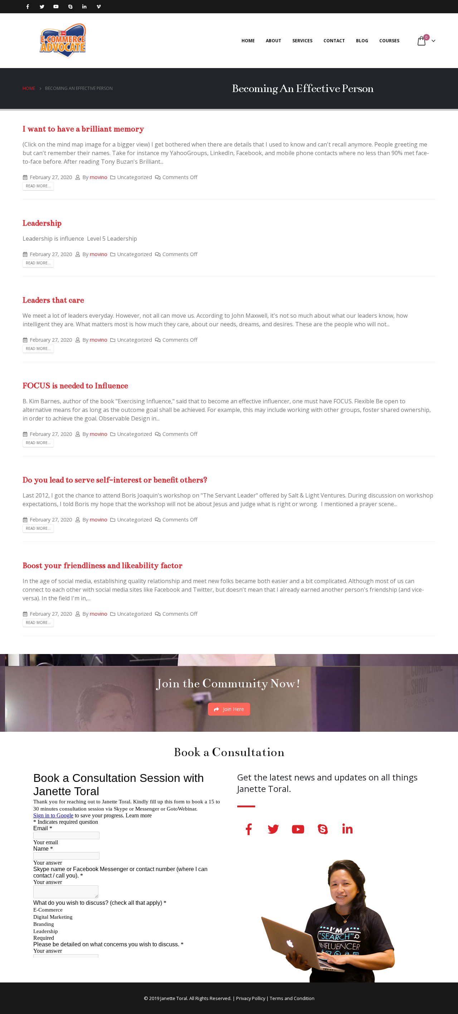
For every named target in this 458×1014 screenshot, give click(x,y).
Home (248, 41)
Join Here (232, 709)
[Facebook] (28, 6)
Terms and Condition (292, 998)
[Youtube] (56, 6)
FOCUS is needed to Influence (75, 385)
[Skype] (70, 6)
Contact (334, 41)
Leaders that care (53, 300)
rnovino (98, 177)
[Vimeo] (98, 6)
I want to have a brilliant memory (83, 129)
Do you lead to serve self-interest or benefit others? (115, 480)
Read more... (38, 185)
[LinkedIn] (84, 6)
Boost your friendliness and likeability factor (102, 565)
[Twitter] (42, 6)
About (273, 41)
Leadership (42, 223)
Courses (389, 41)
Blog (362, 41)
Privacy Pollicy (250, 998)
